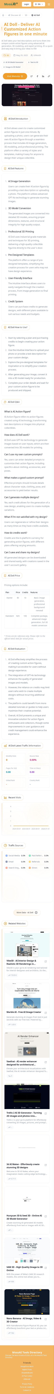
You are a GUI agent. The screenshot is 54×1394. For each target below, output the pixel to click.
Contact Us (27, 1390)
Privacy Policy (27, 1384)
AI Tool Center (27, 1376)
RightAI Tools (27, 1370)
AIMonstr (27, 1379)
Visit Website (13, 76)
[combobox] (39, 4)
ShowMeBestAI (27, 1373)
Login (26, 4)
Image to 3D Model (13, 67)
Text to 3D (34, 62)
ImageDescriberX (27, 1366)
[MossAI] (10, 4)
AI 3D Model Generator (14, 62)
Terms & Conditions (27, 1387)
